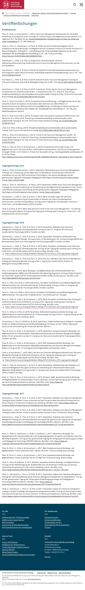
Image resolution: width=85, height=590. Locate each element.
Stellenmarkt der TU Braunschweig (15, 517)
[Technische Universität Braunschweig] (12, 4)
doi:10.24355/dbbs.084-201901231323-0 (29, 97)
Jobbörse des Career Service (13, 520)
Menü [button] (81, 5)
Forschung (35, 15)
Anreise (47, 557)
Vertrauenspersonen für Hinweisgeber (17, 527)
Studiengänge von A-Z (53, 522)
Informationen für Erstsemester (57, 525)
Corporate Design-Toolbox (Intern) (15, 547)
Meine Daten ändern (10, 552)
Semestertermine (51, 517)
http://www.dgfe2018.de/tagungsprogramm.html (21, 278)
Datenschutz (52, 573)
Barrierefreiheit (65, 573)
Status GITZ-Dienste (10, 542)
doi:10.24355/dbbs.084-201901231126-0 (54, 130)
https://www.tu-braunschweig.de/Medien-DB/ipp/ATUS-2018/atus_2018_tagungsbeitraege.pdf (41, 253)
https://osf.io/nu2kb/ (16, 180)
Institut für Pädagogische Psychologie (16, 15)
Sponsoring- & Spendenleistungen (15, 525)
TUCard (47, 527)
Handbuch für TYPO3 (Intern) (13, 545)
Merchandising (8, 522)
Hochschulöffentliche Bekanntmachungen (18, 555)
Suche (74, 4)
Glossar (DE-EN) (8, 550)
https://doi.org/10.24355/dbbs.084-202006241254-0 (22, 56)
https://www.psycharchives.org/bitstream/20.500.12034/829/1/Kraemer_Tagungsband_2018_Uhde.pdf (42, 157)
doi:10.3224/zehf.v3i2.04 (11, 75)
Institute (73, 13)
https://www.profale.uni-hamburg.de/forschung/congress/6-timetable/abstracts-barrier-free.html (40, 496)
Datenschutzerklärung (34, 579)
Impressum (41, 573)
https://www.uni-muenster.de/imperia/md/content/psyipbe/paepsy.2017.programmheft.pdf (38, 424)
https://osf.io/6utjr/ (52, 192)
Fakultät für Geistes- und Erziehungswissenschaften (50, 13)
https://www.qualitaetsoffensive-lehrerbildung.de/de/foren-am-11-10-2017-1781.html (35, 470)
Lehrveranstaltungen (53, 520)
